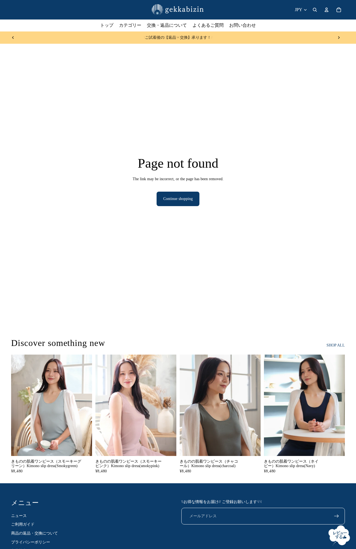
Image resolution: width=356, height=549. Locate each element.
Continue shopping (178, 199)
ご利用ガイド (22, 525)
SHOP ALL (336, 345)
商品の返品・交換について (34, 533)
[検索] (315, 10)
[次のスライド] (339, 37)
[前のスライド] (13, 37)
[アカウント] (326, 10)
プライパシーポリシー (30, 542)
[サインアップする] (336, 516)
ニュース (19, 516)
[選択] (83, 447)
